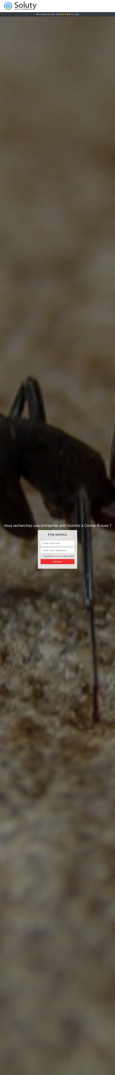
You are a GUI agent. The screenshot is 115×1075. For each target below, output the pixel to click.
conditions (57, 556)
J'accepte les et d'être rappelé (58, 556)
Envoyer (57, 561)
